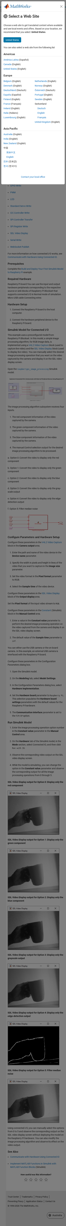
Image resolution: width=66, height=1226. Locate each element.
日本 (6, 161)
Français (41, 117)
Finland (7, 99)
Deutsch (41, 108)
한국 (6, 166)
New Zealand (10, 143)
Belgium (8, 81)
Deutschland (10, 90)
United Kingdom (43, 122)
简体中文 (10, 152)
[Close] (61, 6)
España (7, 94)
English (41, 113)
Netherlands (41, 81)
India (6, 139)
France (7, 104)
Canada (7, 64)
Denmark (8, 85)
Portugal (39, 94)
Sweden (39, 99)
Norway (39, 85)
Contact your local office (33, 177)
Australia (8, 134)
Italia (6, 113)
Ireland (7, 108)
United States (10, 69)
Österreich (40, 90)
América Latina (11, 59)
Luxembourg (10, 117)
